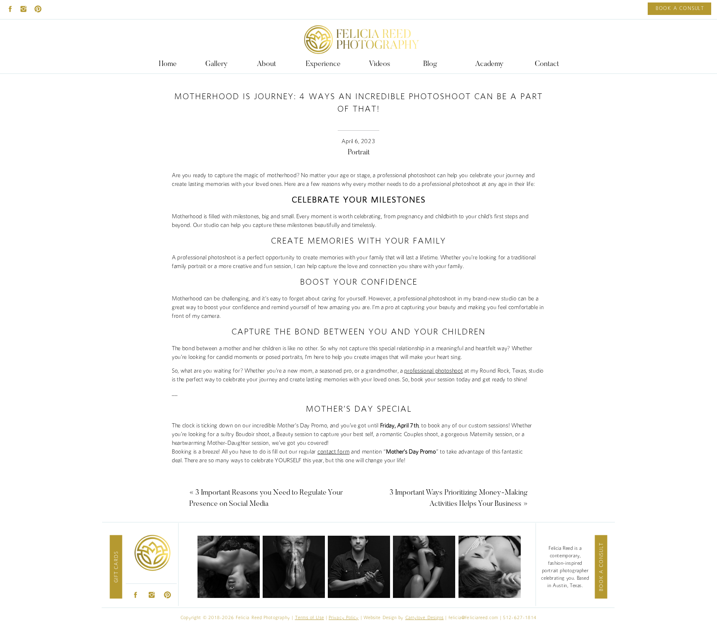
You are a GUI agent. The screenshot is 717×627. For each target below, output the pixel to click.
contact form (333, 452)
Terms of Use (309, 617)
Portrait (359, 152)
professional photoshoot (433, 371)
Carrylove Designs (424, 617)
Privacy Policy (343, 617)
